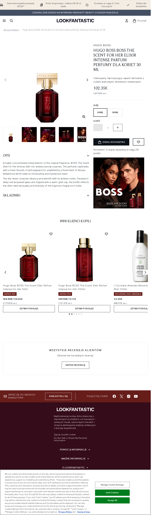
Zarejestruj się (58, 396)
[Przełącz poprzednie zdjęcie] (5, 79)
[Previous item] (5, 272)
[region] (75, 492)
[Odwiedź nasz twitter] (121, 396)
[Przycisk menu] (4, 21)
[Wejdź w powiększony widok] (83, 116)
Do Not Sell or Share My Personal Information (70, 439)
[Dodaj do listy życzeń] (138, 141)
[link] (126, 21)
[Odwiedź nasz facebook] (114, 396)
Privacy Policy (65, 512)
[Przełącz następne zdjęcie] (87, 79)
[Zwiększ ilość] (117, 127)
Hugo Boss (102, 45)
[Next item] (145, 272)
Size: (96, 105)
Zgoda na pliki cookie (65, 434)
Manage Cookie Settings (112, 485)
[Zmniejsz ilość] (98, 127)
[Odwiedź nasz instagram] (128, 396)
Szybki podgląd (29, 308)
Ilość (96, 121)
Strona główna (11, 30)
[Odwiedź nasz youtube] (135, 396)
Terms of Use (83, 512)
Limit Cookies (112, 492)
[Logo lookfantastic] (75, 20)
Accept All (112, 500)
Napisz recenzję (75, 365)
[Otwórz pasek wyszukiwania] (11, 21)
